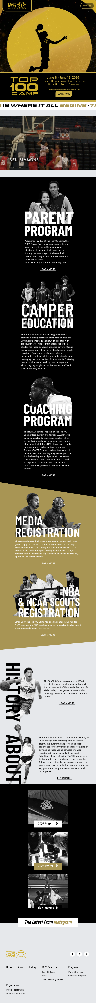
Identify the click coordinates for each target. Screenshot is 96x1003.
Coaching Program (77, 975)
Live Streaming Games (52, 979)
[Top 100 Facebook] (72, 954)
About (21, 967)
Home (9, 967)
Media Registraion (15, 990)
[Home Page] (17, 5)
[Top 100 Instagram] (79, 954)
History (32, 967)
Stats (44, 975)
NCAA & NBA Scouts (15, 993)
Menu (85, 5)
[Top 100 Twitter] (86, 954)
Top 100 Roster (49, 972)
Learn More (64, 94)
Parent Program (75, 972)
